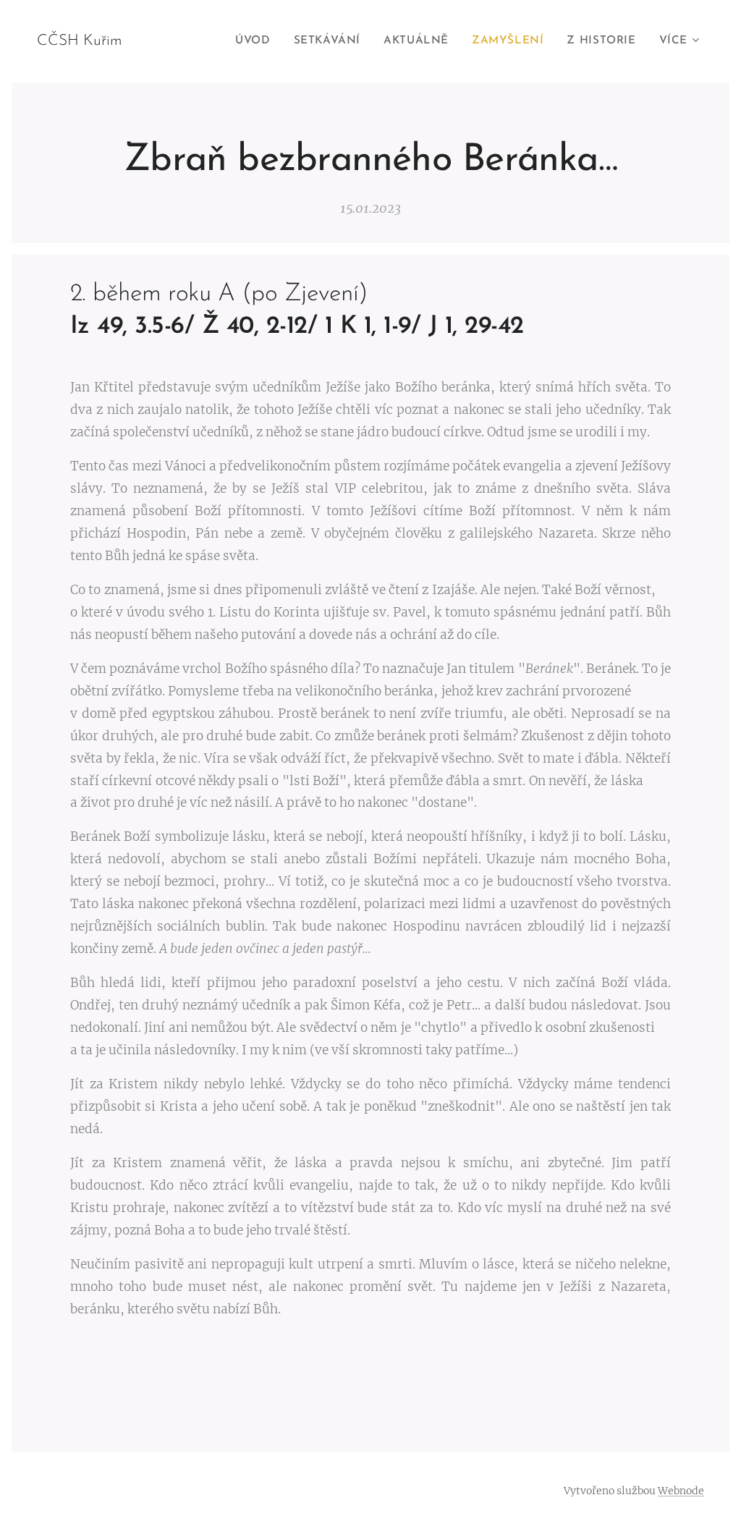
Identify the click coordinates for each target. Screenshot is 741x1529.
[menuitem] (256, 41)
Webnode (681, 1490)
